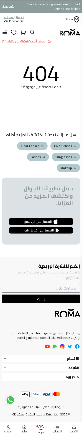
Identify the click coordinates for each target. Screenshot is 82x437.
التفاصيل (8, 6)
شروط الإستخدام (53, 407)
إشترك (41, 299)
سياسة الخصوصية (29, 407)
